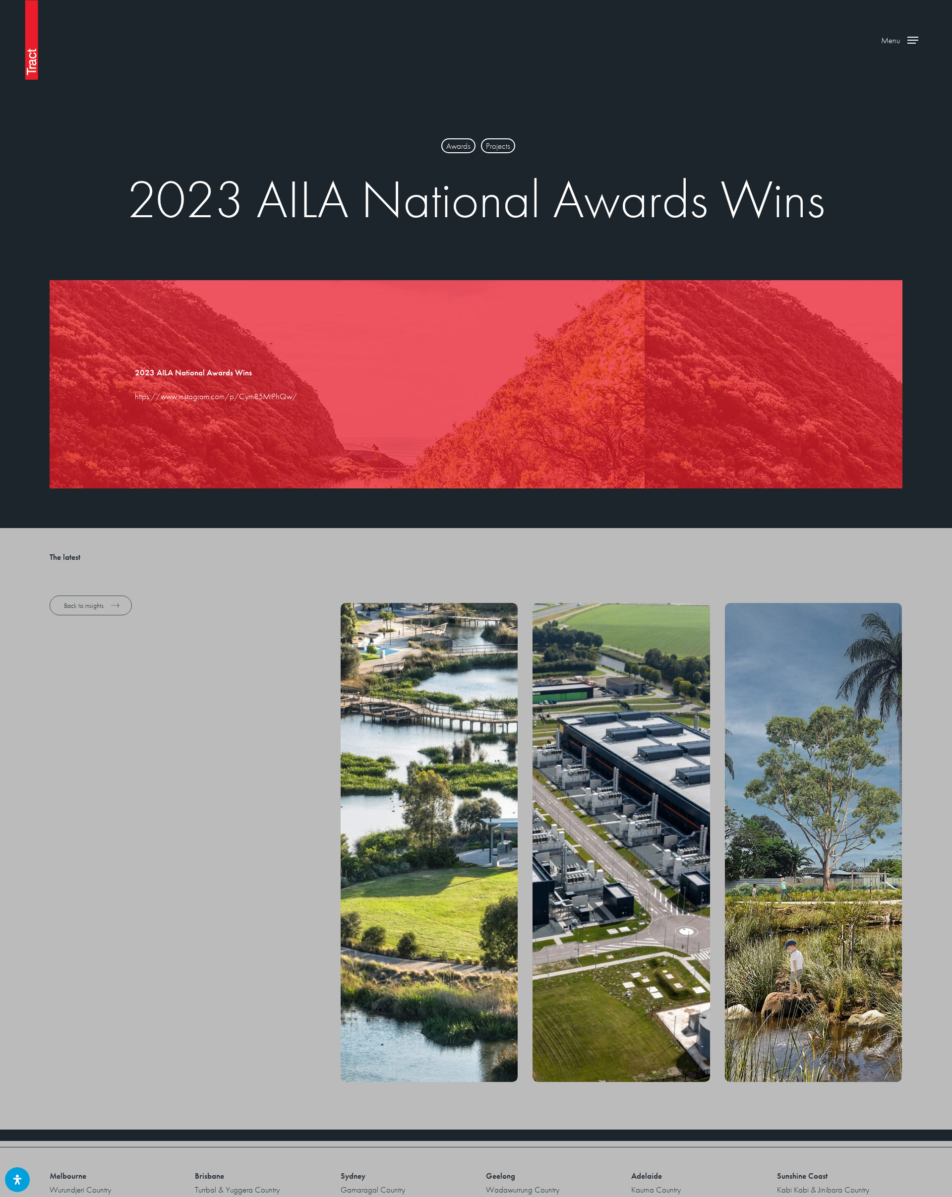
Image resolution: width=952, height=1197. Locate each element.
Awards (458, 145)
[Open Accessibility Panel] (17, 1179)
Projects (498, 145)
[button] (899, 40)
